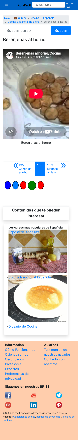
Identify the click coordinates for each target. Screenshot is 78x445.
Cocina (35, 17)
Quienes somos (16, 354)
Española (48, 17)
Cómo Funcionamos (20, 350)
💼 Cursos (20, 17)
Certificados (14, 359)
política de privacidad (48, 416)
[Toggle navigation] (6, 4)
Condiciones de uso (24, 416)
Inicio (7, 17)
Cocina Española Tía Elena (23, 21)
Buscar (60, 30)
